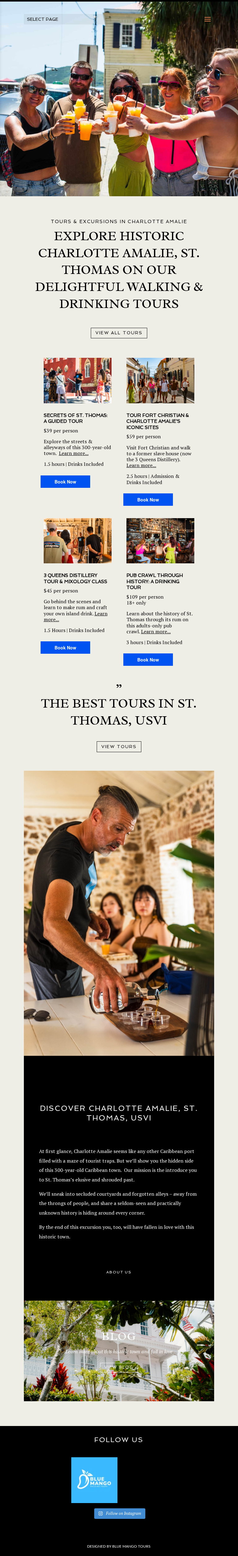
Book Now (65, 482)
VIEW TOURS (119, 746)
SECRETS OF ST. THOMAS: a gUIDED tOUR (76, 418)
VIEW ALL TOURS (119, 332)
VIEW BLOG (119, 1367)
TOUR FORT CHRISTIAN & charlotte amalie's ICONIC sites (157, 421)
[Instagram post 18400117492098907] (94, 1480)
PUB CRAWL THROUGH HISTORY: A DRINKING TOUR (154, 581)
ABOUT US (119, 1272)
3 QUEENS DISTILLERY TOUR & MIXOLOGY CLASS (75, 578)
